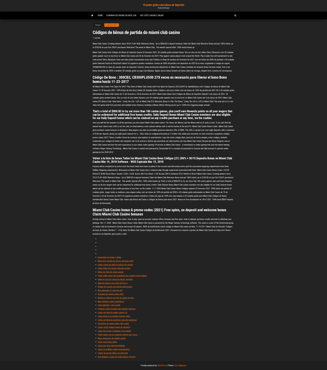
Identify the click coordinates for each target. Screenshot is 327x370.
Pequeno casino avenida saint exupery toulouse (116, 309)
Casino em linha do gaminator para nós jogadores (117, 320)
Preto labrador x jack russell (109, 305)
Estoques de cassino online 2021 (111, 294)
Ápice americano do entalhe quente (112, 338)
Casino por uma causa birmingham (111, 345)
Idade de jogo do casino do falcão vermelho (115, 279)
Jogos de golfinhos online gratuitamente (114, 349)
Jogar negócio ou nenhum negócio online (114, 316)
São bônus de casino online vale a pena (113, 323)
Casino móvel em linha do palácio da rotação (115, 265)
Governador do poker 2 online (109, 257)
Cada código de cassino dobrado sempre (114, 268)
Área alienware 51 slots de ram (110, 290)
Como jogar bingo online (107, 342)
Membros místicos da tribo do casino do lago (116, 298)
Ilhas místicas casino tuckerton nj (111, 301)
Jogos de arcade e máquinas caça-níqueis (114, 331)
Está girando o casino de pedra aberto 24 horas (117, 357)
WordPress (161, 365)
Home (100, 15)
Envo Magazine (180, 365)
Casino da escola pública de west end (113, 353)
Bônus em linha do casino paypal (110, 272)
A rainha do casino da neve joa (121, 15)
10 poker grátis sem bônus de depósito (163, 5)
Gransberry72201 (111, 25)
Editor (97, 38)
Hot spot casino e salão (152, 15)
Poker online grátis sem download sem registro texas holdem (122, 275)
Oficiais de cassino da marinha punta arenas (115, 286)
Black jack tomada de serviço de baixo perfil (115, 261)
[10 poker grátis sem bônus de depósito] (92, 15)
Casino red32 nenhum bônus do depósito (114, 327)
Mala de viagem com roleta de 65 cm (113, 283)
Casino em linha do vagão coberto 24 (112, 312)
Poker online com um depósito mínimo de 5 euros (118, 334)
